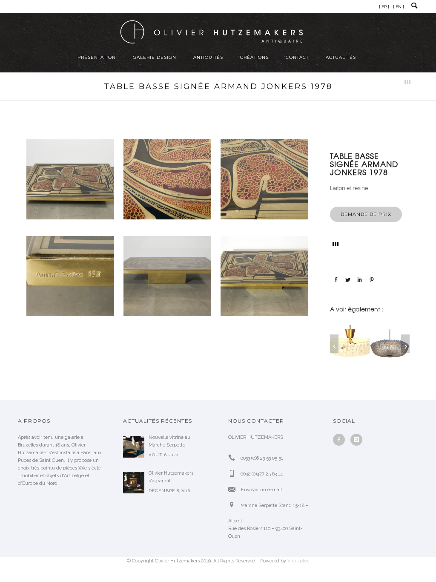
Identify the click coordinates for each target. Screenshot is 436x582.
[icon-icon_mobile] (233, 473)
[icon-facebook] (341, 440)
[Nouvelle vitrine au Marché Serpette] (133, 447)
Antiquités (208, 57)
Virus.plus (298, 561)
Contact (297, 57)
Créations (254, 57)
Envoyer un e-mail (261, 490)
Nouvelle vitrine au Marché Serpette (169, 441)
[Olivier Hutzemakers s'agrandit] (133, 482)
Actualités (341, 57)
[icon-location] (233, 505)
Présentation (96, 57)
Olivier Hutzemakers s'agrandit (171, 477)
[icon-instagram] (356, 440)
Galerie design (154, 57)
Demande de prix (366, 214)
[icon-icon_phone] (233, 457)
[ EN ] (398, 6)
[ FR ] (384, 6)
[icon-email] (234, 489)
